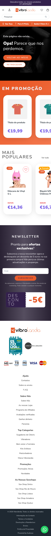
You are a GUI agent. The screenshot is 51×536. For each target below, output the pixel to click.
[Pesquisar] (46, 17)
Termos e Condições (25, 519)
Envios (25, 526)
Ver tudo (45, 157)
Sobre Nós (25, 400)
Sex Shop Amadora (25, 498)
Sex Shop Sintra (25, 484)
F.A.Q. (25, 389)
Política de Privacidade (25, 529)
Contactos (25, 380)
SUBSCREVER (25, 278)
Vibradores (25, 439)
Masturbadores (25, 453)
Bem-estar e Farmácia (25, 444)
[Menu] (3, 10)
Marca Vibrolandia (25, 458)
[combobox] (24, 16)
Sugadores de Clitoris (25, 434)
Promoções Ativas (25, 469)
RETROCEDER (14, 64)
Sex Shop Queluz (25, 503)
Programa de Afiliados (25, 410)
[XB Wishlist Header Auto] (42, 10)
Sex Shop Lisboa (25, 493)
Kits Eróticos (25, 448)
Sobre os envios (25, 385)
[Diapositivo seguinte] (46, 115)
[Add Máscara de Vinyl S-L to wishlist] (26, 169)
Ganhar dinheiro (25, 419)
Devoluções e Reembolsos (25, 522)
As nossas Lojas (26, 405)
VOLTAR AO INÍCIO (17, 57)
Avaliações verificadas (25, 414)
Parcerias (25, 424)
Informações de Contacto (25, 516)
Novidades (25, 473)
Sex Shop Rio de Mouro (26, 489)
